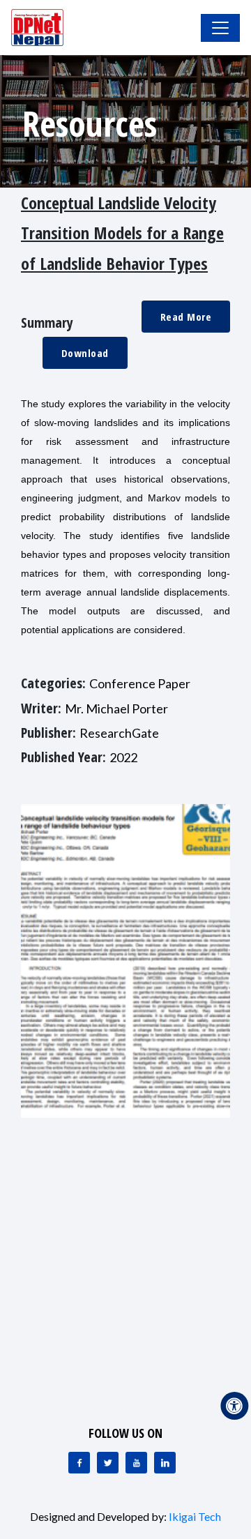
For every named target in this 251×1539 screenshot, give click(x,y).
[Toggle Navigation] (220, 28)
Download (85, 353)
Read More (186, 317)
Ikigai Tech (195, 1516)
